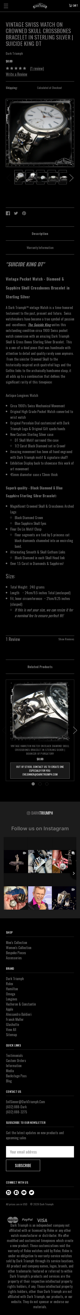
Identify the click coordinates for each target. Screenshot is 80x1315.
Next (71, 177)
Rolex (9, 983)
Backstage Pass (16, 1075)
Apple (9, 1009)
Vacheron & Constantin (21, 1004)
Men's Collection (16, 942)
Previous (8, 177)
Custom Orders (16, 1060)
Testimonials (14, 1055)
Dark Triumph (15, 978)
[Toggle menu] (6, 6)
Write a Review (16, 74)
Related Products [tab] (40, 666)
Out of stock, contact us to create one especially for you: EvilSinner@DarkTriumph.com (40, 770)
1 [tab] (33, 783)
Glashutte (12, 1024)
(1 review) (37, 68)
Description (40, 233)
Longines (11, 999)
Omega (10, 993)
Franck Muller (15, 1019)
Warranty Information (40, 247)
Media (10, 1070)
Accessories (14, 957)
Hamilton (12, 988)
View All (11, 1029)
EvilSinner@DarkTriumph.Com (25, 1101)
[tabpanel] (18, 177)
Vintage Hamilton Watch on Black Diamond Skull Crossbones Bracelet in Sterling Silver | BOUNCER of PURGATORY (40, 749)
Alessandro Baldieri (19, 1014)
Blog (9, 1080)
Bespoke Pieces (16, 952)
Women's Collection (18, 947)
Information (14, 1065)
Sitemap (11, 1034)
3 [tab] (46, 783)
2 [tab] (40, 783)
